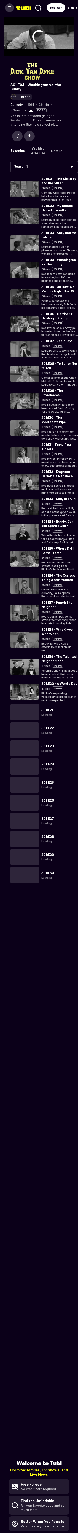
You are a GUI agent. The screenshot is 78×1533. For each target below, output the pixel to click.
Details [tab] (56, 151)
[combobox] (44, 167)
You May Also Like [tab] (38, 151)
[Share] (29, 136)
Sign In (72, 7)
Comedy (16, 104)
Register (56, 7)
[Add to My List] (17, 136)
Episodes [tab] (17, 150)
